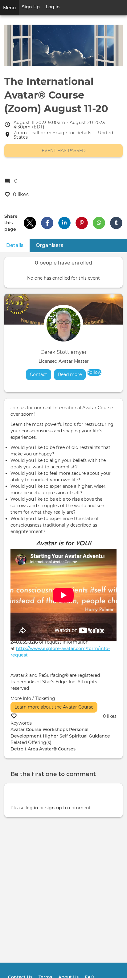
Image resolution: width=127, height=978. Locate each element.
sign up (53, 807)
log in (32, 807)
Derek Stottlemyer (63, 352)
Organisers (49, 245)
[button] (30, 223)
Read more (72, 374)
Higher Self (55, 736)
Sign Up (31, 7)
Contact (38, 374)
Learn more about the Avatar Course (53, 707)
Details (18, 245)
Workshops (55, 729)
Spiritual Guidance (89, 736)
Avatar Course (25, 729)
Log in (53, 7)
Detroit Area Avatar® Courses (43, 749)
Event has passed (64, 150)
